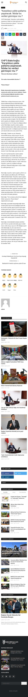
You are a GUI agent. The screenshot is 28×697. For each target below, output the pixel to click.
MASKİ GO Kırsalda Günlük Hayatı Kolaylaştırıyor (17, 577)
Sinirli (3, 290)
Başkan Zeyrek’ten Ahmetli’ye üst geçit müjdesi (12, 432)
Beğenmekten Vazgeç (9, 280)
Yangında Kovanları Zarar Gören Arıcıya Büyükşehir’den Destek (18, 529)
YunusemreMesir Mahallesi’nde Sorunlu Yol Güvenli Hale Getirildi (19, 561)
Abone (24, 683)
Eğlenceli (20, 280)
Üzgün (9, 290)
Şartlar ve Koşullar (13, 691)
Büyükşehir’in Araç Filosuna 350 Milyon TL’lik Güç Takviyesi (18, 666)
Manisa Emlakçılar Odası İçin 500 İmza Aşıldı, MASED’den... (18, 585)
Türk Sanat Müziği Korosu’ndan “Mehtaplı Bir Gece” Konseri (18, 659)
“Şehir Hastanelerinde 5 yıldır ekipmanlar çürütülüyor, (12, 455)
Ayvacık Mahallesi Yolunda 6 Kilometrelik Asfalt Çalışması (18, 569)
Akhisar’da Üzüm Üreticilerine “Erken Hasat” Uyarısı (18, 512)
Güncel (3, 7)
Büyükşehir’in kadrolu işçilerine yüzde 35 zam (14, 263)
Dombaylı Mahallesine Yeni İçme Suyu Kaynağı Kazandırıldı (14, 257)
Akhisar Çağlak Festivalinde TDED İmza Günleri (12, 362)
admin (5, 28)
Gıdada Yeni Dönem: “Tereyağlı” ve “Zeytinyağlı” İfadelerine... (19, 497)
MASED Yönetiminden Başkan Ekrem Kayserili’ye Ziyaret (18, 520)
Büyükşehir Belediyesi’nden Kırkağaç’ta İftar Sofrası (17, 652)
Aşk (15, 280)
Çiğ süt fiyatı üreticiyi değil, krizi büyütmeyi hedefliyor (13, 408)
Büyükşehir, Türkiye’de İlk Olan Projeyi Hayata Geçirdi (14, 339)
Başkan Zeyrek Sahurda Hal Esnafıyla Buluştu (10, 616)
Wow (15, 290)
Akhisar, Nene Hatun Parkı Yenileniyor (17, 505)
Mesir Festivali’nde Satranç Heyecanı (11, 385)
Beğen (3, 280)
